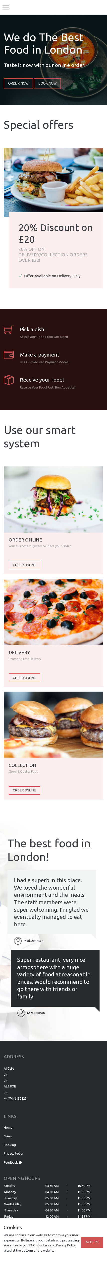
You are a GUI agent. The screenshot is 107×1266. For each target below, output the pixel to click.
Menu (8, 1136)
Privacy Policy (13, 1153)
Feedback (11, 1162)
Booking (10, 1144)
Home (8, 1127)
